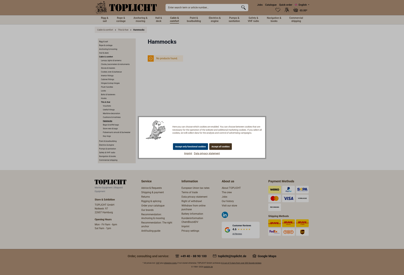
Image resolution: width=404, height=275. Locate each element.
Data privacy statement (207, 153)
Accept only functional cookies (190, 146)
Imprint (188, 153)
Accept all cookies (220, 146)
